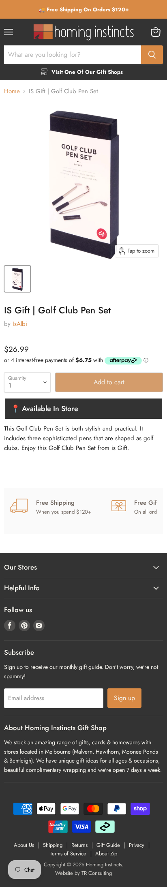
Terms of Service (68, 853)
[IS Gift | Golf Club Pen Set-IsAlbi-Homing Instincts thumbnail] (17, 279)
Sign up (124, 698)
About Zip (106, 853)
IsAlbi (20, 323)
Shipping (52, 845)
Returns (79, 845)
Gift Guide (108, 845)
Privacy (136, 845)
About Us (24, 845)
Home (12, 91)
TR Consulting (96, 873)
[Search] (152, 54)
